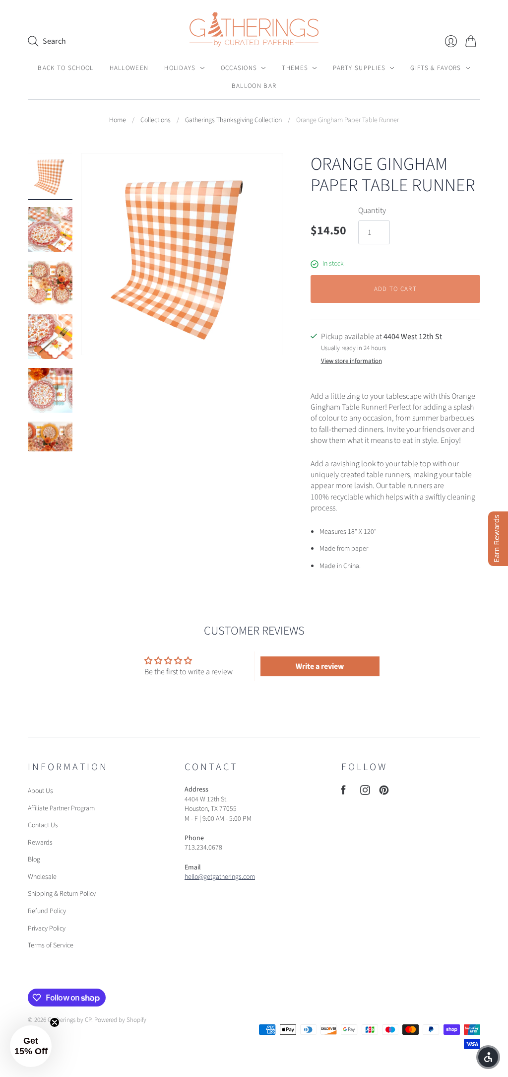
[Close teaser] (55, 1022)
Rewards (40, 843)
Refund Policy (47, 911)
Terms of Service (50, 945)
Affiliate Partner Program (61, 808)
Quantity (372, 210)
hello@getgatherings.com (220, 877)
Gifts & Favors (435, 68)
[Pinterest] (384, 792)
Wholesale (42, 877)
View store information (351, 361)
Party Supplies (359, 68)
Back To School (65, 68)
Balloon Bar (254, 85)
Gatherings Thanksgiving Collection (233, 120)
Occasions (239, 68)
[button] (31, 1046)
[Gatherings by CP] (254, 29)
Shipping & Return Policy (62, 894)
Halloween (129, 68)
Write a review (320, 666)
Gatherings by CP (69, 1019)
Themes (295, 68)
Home (117, 120)
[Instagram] (365, 792)
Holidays (179, 68)
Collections (155, 120)
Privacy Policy (46, 928)
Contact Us (43, 825)
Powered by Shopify (120, 1019)
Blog (34, 859)
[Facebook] (343, 792)
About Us (40, 791)
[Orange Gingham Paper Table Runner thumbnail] (50, 175)
